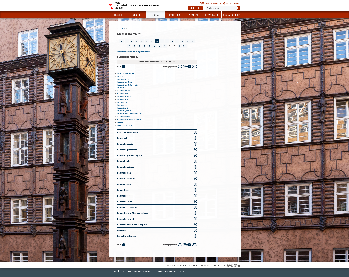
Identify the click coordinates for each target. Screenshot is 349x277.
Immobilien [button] (174, 15)
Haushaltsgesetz (123, 79)
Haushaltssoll (122, 105)
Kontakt (182, 271)
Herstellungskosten (124, 125)
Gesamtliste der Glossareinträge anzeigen (132, 52)
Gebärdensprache (213, 3)
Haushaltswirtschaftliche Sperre (129, 119)
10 (180, 66)
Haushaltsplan (122, 93)
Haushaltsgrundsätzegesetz (127, 85)
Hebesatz (120, 122)
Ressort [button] (118, 15)
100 (194, 66)
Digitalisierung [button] (231, 15)
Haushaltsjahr (122, 88)
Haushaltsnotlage (123, 90)
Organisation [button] (212, 15)
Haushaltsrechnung (124, 96)
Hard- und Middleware (125, 73)
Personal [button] (193, 15)
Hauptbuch (121, 76)
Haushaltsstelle (123, 108)
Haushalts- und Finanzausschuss (129, 114)
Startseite (113, 271)
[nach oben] (340, 268)
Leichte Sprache (233, 3)
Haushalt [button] (156, 15)
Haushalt (120, 29)
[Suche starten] (238, 8)
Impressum (157, 271)
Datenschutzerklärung (142, 271)
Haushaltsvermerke (124, 116)
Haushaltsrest (122, 102)
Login (197, 8)
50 (189, 66)
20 (185, 66)
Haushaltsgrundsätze (125, 82)
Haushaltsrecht (122, 99)
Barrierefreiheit (125, 271)
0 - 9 (184, 46)
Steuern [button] (137, 15)
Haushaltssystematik (124, 111)
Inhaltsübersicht (171, 271)
